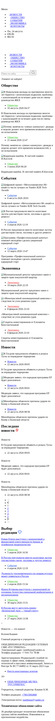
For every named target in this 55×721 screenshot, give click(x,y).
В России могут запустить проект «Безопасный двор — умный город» (19, 609)
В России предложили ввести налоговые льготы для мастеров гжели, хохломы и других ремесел (26, 559)
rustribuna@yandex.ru (33, 700)
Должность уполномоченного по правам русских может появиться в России (27, 575)
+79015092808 (29, 694)
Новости (11, 361)
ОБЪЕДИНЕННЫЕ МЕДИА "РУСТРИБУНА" (22, 683)
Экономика (13, 282)
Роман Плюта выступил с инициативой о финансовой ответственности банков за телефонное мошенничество (22, 542)
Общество (12, 105)
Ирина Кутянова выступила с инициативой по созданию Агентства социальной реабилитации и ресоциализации (27, 592)
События (12, 195)
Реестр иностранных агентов (22, 671)
